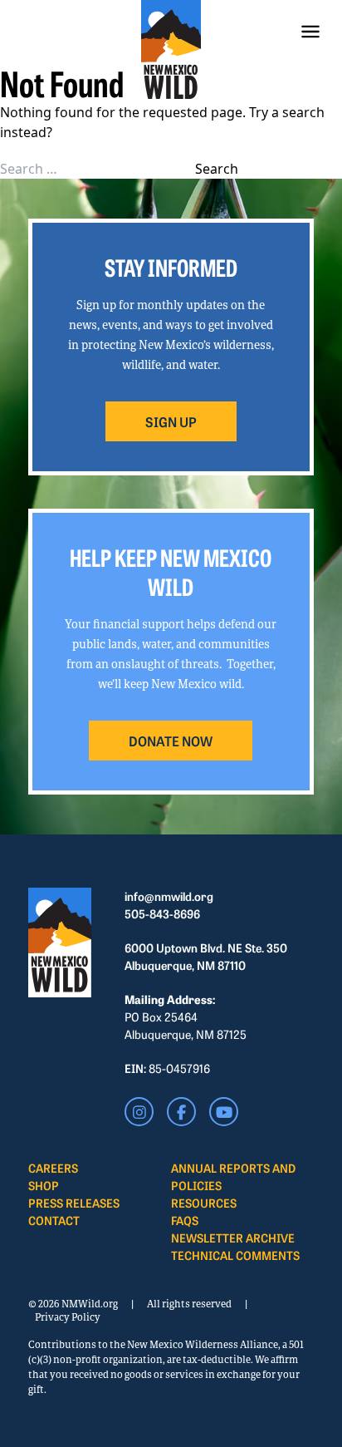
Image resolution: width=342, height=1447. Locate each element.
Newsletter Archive (233, 1237)
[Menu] (310, 31)
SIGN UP (171, 421)
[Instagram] (139, 1111)
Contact (54, 1220)
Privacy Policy (67, 1317)
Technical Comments (235, 1255)
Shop (43, 1185)
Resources (204, 1202)
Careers (53, 1167)
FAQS (184, 1220)
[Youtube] (223, 1111)
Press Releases (74, 1202)
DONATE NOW (171, 740)
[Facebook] (181, 1111)
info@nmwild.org (169, 896)
